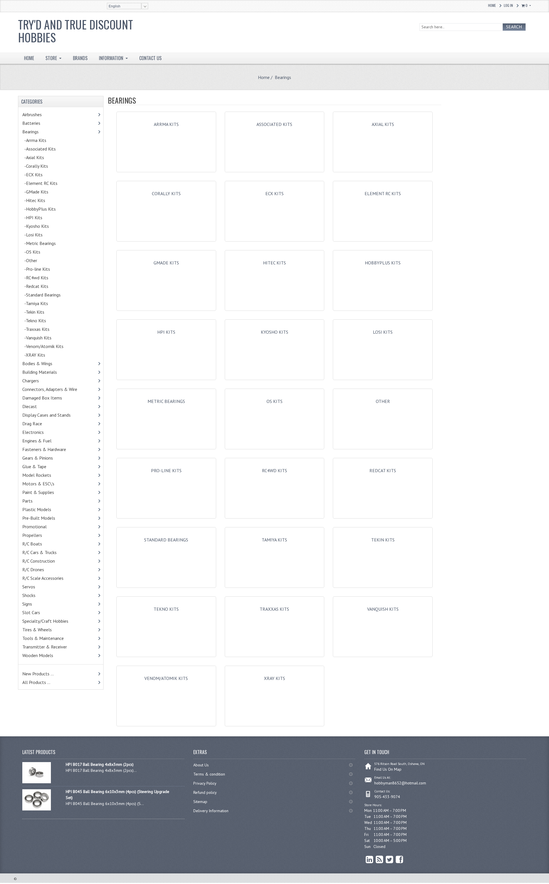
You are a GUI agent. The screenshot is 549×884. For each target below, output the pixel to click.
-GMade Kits (41, 192)
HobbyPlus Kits (383, 263)
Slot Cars (31, 612)
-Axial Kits (39, 157)
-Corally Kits (35, 166)
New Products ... (38, 674)
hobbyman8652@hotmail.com (400, 783)
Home (492, 5)
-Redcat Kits (41, 286)
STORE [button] (51, 58)
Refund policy (205, 792)
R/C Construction (38, 561)
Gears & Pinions (46, 458)
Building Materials (45, 372)
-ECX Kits (32, 174)
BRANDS (80, 58)
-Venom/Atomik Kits (42, 346)
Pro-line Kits (166, 470)
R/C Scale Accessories (51, 578)
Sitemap (200, 801)
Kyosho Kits (274, 332)
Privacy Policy (204, 783)
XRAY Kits (274, 678)
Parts (37, 501)
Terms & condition (209, 774)
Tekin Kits (383, 540)
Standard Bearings (166, 540)
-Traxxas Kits (43, 329)
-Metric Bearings (46, 243)
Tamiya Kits (274, 540)
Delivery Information (210, 810)
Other (383, 401)
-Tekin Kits (33, 312)
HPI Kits (166, 332)
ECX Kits (274, 193)
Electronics (40, 432)
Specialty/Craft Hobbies (45, 621)
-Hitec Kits (33, 200)
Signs (27, 604)
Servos (37, 587)
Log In (508, 5)
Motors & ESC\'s (47, 484)
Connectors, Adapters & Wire (57, 389)
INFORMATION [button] (111, 58)
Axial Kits (383, 124)
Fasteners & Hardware (52, 449)
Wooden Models (45, 655)
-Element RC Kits (46, 183)
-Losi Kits (32, 235)
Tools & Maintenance (51, 638)
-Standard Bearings (41, 295)
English (114, 6)
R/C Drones (39, 569)
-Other (29, 260)
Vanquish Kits (383, 609)
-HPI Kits (39, 217)
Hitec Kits (274, 263)
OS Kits (274, 401)
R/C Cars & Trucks (48, 552)
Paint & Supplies (46, 492)
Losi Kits (383, 332)
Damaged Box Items (48, 398)
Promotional (41, 526)
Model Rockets (36, 475)
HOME (29, 58)
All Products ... (36, 682)
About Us (201, 765)
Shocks (37, 595)
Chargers (38, 380)
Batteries (38, 123)
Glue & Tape (41, 466)
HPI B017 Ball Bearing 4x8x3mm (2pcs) (100, 764)
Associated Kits (274, 124)
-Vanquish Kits (36, 338)
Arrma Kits (166, 124)
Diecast (37, 406)
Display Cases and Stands (52, 415)
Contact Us (150, 58)
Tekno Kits (166, 609)
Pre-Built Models (38, 518)
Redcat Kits (382, 470)
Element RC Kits (383, 193)
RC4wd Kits (274, 470)
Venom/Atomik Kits (166, 678)
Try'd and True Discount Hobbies (75, 31)
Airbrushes (38, 114)
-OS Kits (31, 252)
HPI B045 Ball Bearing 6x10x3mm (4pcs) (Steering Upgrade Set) (117, 794)
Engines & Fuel (45, 441)
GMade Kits (166, 263)
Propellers (32, 535)
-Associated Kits (45, 149)
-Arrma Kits (34, 140)
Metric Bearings (166, 401)
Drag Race (40, 423)
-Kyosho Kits (35, 226)
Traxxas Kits (274, 609)
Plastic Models (45, 509)
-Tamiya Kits (41, 303)
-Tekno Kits (34, 320)
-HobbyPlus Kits (39, 209)
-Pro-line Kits (36, 269)
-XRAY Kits (33, 355)
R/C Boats (39, 544)
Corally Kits (166, 193)
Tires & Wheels (45, 629)
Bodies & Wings (46, 363)
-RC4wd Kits (41, 277)
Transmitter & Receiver (52, 647)
